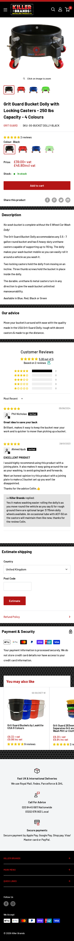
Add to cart (37, 185)
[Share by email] (67, 200)
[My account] (60, 9)
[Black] (9, 149)
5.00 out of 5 (46, 359)
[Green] (49, 149)
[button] (12, 137)
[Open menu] (5, 9)
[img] (12, 408)
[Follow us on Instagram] (12, 903)
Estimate (14, 600)
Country (8, 561)
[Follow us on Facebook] (6, 903)
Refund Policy (12, 616)
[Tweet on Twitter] (61, 200)
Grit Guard (11, 125)
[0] (67, 9)
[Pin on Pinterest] (54, 200)
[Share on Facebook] (47, 200)
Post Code (9, 578)
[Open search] (53, 9)
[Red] (23, 149)
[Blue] (36, 149)
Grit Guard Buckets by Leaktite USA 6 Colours (25, 727)
